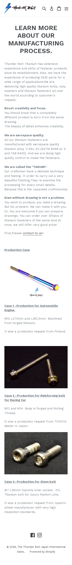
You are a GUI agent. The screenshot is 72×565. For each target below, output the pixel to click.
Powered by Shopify (42, 551)
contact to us (32, 233)
